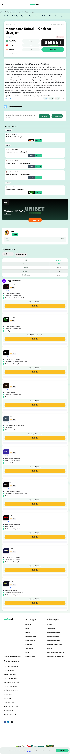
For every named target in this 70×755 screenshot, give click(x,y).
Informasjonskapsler (53, 637)
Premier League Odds (10, 678)
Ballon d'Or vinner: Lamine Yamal (15, 189)
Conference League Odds (11, 690)
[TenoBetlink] (6, 583)
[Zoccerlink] (6, 352)
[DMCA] (20, 746)
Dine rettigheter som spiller (55, 653)
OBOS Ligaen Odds (10, 674)
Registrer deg (58, 116)
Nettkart (49, 649)
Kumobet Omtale (8, 291)
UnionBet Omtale (8, 324)
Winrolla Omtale (8, 489)
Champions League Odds (11, 682)
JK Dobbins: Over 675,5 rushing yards (16, 152)
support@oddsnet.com (13, 657)
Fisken (13, 134)
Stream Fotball (29, 649)
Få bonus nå (35, 220)
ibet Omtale (6, 522)
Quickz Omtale (7, 555)
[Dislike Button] (56, 98)
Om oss (49, 625)
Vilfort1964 (15, 149)
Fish (13, 187)
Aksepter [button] (62, 751)
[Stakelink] (6, 418)
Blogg (27, 653)
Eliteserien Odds (9, 670)
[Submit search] (67, 4)
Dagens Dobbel (30, 657)
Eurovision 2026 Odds (11, 666)
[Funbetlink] (6, 451)
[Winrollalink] (6, 484)
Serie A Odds (8, 698)
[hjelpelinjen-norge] (37, 746)
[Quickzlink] (6, 550)
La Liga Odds (8, 694)
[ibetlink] (6, 517)
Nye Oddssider (30, 641)
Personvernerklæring (53, 633)
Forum (27, 629)
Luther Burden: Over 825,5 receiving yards (18, 174)
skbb (9, 37)
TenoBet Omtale (7, 588)
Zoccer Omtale (7, 357)
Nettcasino (28, 645)
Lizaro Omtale (7, 390)
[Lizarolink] (6, 385)
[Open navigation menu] (2, 4)
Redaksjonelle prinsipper (54, 645)
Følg (15, 234)
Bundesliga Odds (9, 702)
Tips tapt (61, 37)
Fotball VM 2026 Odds (11, 706)
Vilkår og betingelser (53, 641)
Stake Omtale (7, 423)
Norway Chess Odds (10, 714)
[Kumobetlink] (6, 286)
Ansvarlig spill (51, 629)
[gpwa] (50, 746)
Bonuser (27, 633)
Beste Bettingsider (30, 637)
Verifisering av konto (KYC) (55, 657)
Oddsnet (2, 12)
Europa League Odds (10, 686)
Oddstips (8, 12)
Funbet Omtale (7, 456)
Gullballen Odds (9, 710)
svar (46, 98)
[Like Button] (49, 98)
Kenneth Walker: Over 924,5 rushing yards (18, 163)
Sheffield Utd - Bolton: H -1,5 (14, 137)
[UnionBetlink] (6, 319)
